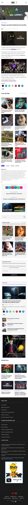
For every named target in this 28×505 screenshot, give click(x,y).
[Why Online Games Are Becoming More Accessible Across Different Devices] (14, 292)
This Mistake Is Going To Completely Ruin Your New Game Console (20, 161)
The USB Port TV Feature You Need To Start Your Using (6, 128)
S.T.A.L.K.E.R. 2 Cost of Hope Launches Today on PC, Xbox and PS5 (13, 455)
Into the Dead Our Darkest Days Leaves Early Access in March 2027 (12, 448)
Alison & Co (5, 28)
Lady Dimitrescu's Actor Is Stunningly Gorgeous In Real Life (20, 128)
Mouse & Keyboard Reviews (7, 432)
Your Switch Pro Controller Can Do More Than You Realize (6, 111)
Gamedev (7, 165)
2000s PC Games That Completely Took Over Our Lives (20, 144)
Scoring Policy (13, 496)
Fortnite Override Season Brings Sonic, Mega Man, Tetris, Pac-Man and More (13, 445)
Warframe (17, 165)
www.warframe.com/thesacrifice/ (8, 80)
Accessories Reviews (5, 437)
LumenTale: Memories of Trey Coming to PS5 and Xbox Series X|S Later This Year (12, 458)
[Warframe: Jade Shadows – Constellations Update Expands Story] (7, 368)
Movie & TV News (5, 414)
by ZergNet (24, 222)
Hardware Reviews (5, 434)
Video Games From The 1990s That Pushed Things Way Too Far (7, 254)
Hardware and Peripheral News (7, 412)
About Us (7, 496)
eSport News (4, 409)
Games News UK (18, 390)
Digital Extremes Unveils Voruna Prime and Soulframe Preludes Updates (20, 377)
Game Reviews (4, 424)
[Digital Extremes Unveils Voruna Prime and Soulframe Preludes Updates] (21, 368)
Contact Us (22, 498)
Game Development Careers (7, 417)
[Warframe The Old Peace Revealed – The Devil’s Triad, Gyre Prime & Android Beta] (21, 385)
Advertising (20, 496)
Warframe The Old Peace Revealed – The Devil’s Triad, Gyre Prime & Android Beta (20, 393)
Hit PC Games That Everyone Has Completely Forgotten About (6, 144)
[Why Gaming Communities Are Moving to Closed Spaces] (4, 325)
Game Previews (4, 427)
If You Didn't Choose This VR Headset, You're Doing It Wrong (6, 161)
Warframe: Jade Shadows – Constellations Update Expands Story (6, 377)
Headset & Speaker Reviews (7, 429)
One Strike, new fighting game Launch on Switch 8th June (14, 199)
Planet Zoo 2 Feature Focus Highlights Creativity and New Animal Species (13, 452)
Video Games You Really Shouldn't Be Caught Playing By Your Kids (19, 238)
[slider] (8, 71)
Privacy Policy (15, 498)
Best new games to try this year (13, 318)
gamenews (12, 165)
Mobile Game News (5, 407)
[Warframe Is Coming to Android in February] (7, 385)
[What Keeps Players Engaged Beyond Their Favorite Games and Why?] (4, 330)
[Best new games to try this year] (4, 320)
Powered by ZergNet (23, 93)
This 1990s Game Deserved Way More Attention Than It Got (20, 254)
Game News (3, 404)
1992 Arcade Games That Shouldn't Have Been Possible (7, 238)
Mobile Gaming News (5, 390)
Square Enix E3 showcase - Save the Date (14, 193)
